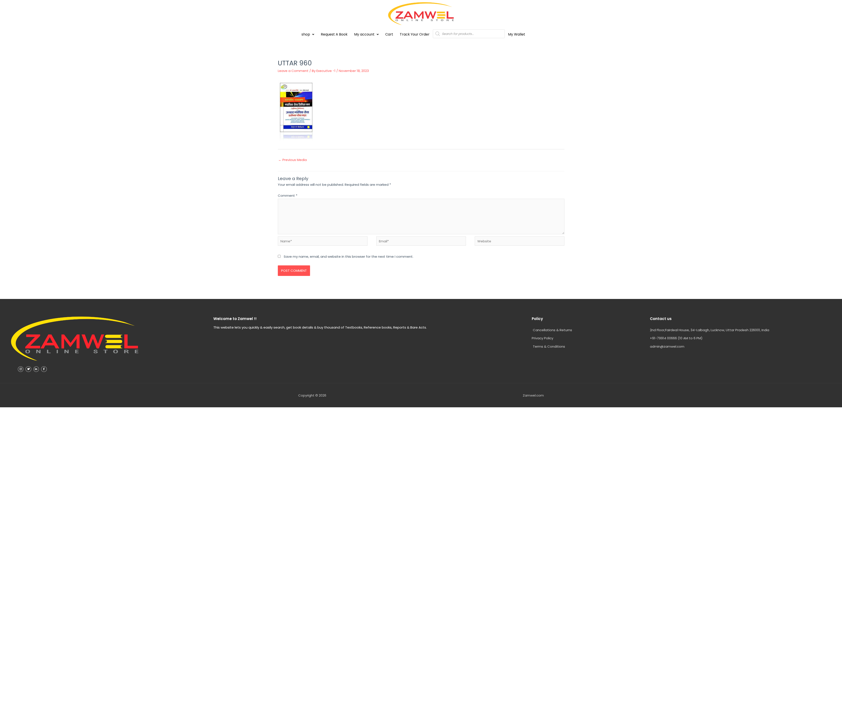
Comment (287, 195)
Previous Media (292, 159)
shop (305, 34)
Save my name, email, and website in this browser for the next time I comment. (348, 256)
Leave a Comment (293, 70)
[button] (308, 34)
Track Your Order (415, 34)
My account (364, 34)
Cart (389, 34)
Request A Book (334, 34)
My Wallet (516, 34)
